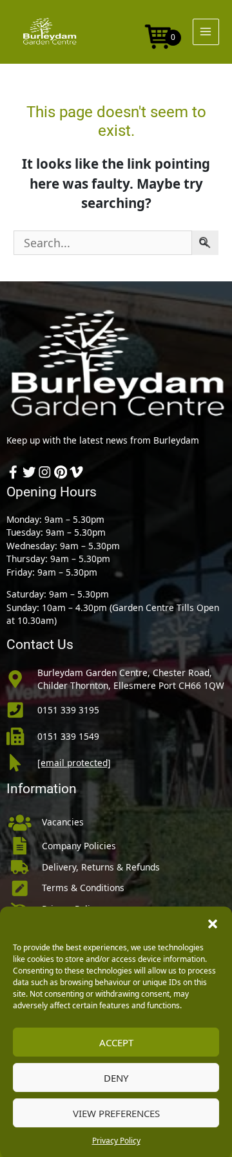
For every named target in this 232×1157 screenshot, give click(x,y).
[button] (212, 922)
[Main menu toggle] (206, 32)
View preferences (116, 1113)
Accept (116, 1042)
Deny (116, 1077)
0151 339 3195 (68, 710)
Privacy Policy (116, 1140)
